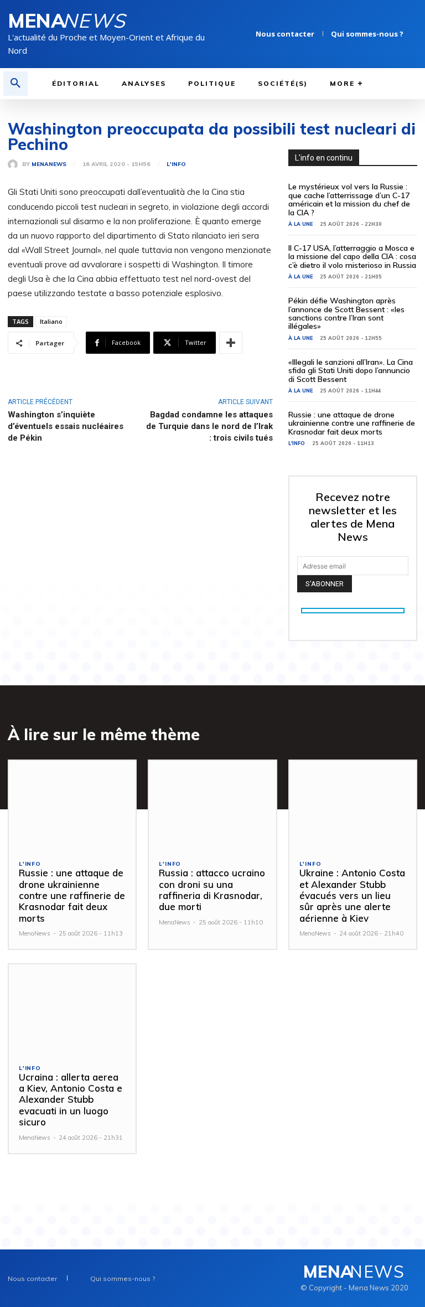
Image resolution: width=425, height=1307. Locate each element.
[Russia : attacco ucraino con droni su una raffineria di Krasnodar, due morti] (212, 805)
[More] (230, 343)
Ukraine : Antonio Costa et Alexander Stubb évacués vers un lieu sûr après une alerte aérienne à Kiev (352, 895)
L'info (176, 164)
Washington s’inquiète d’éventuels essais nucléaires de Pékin (65, 426)
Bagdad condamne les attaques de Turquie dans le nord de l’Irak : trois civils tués (209, 426)
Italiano (51, 321)
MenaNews (49, 164)
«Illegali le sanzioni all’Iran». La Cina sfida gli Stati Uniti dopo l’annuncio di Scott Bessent (350, 370)
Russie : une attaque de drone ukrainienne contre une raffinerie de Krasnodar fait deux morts (351, 423)
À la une (300, 224)
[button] (15, 83)
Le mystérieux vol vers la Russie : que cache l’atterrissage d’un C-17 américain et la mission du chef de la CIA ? (349, 199)
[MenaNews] (15, 164)
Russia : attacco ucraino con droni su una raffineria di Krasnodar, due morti (212, 889)
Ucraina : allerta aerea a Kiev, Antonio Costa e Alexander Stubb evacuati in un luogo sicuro (70, 1099)
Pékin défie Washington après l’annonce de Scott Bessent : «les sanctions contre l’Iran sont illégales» (346, 313)
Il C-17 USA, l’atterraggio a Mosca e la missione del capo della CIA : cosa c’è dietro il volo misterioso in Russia (352, 256)
